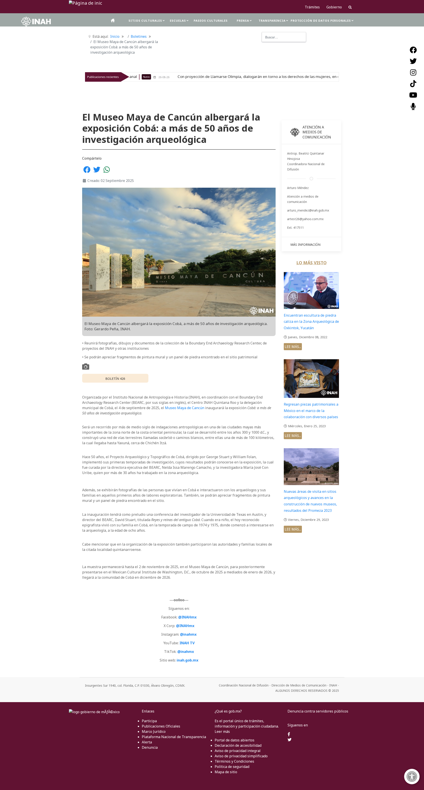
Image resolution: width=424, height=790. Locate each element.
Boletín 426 (115, 378)
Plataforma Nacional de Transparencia (174, 736)
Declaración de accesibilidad (238, 745)
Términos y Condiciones (234, 761)
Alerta (147, 742)
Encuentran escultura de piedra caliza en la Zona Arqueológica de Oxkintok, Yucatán (311, 322)
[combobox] (284, 37)
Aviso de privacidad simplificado (241, 756)
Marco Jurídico (154, 731)
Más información (305, 244)
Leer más (222, 731)
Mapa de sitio (226, 771)
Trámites (312, 7)
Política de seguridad (232, 766)
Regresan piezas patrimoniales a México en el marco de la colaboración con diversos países (311, 411)
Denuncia (150, 747)
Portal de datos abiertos (234, 740)
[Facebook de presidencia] (289, 734)
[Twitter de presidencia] (290, 739)
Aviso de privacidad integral (238, 750)
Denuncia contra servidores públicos (318, 711)
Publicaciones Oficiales (161, 726)
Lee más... (293, 346)
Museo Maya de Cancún (184, 407)
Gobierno (334, 7)
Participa (149, 720)
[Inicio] (113, 20)
